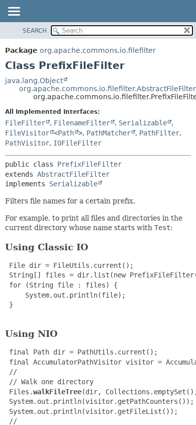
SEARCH (35, 30)
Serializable (143, 123)
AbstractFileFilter (73, 174)
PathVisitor (27, 143)
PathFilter (159, 133)
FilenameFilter (82, 123)
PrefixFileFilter (89, 164)
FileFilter (25, 123)
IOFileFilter (77, 143)
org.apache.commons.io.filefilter (98, 50)
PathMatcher (108, 133)
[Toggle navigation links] (13, 12)
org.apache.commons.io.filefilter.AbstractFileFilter (107, 89)
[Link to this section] (95, 247)
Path (66, 133)
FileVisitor (27, 133)
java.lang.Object (34, 81)
